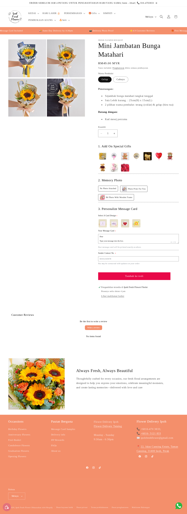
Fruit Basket (14, 440)
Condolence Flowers (19, 445)
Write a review (93, 327)
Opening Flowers (17, 456)
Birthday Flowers (17, 429)
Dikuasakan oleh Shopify (42, 507)
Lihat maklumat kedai (112, 296)
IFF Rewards (57, 440)
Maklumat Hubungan (141, 507)
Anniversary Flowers (19, 434)
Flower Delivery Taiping (108, 426)
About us (56, 451)
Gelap (105, 79)
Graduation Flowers (18, 451)
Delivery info (58, 434)
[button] (33, 13)
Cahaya (120, 79)
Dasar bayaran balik (64, 507)
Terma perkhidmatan (99, 507)
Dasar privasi (82, 507)
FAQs (54, 445)
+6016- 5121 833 (151, 433)
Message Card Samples (63, 429)
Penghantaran (118, 68)
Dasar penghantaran (120, 507)
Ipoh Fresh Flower (23, 507)
